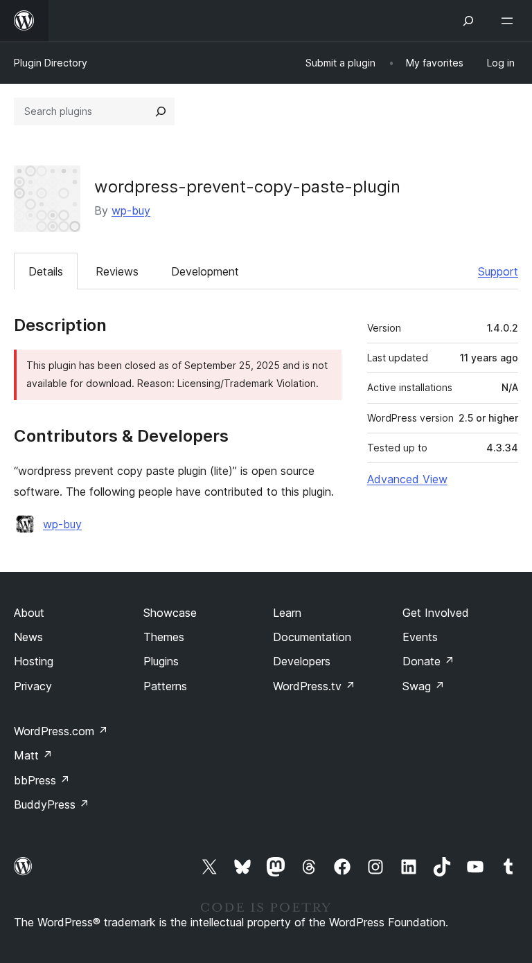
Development (205, 271)
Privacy (33, 686)
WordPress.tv (314, 686)
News (28, 637)
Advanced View (407, 479)
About (29, 613)
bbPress (42, 780)
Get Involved (435, 613)
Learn (287, 613)
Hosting (33, 661)
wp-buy (131, 210)
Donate (428, 661)
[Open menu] (510, 21)
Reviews (117, 271)
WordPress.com (61, 731)
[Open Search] (468, 21)
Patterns (165, 686)
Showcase (170, 613)
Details (45, 271)
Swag (423, 686)
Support (498, 271)
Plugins (161, 661)
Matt (33, 755)
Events (420, 637)
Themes (163, 637)
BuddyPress (51, 804)
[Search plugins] (161, 111)
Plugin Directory (50, 63)
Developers (301, 661)
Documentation (312, 637)
